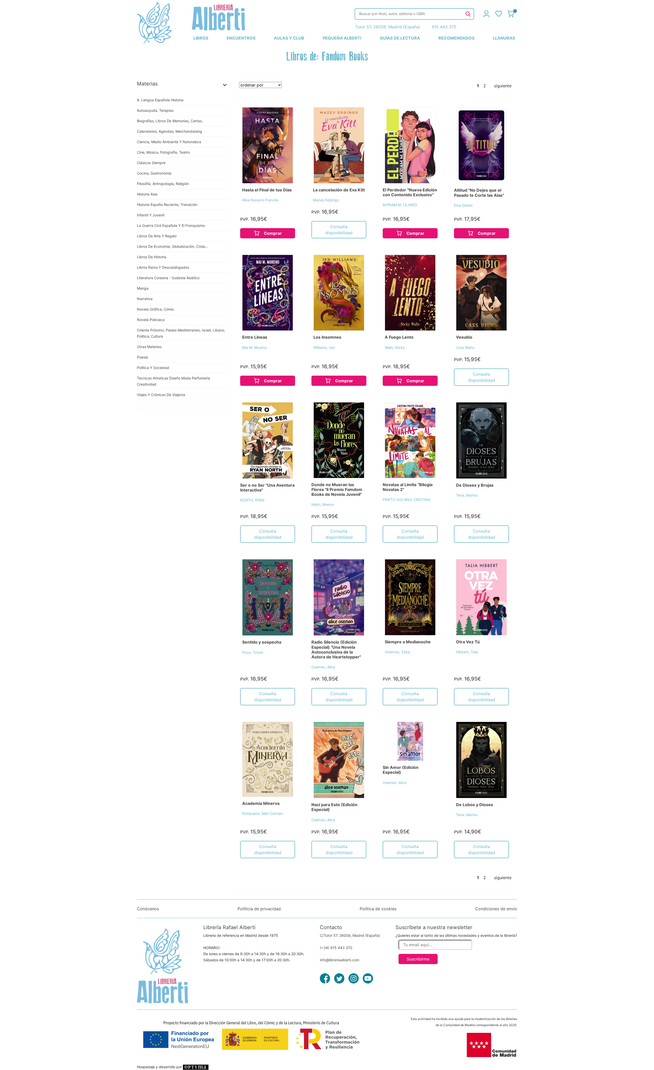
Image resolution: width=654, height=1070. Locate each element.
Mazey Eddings (326, 200)
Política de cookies (378, 908)
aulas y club (289, 38)
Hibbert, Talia (467, 652)
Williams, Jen (324, 347)
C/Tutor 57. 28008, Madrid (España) (350, 935)
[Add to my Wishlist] (283, 116)
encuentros (241, 38)
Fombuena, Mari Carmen (262, 813)
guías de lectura (400, 38)
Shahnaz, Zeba (397, 652)
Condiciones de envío (496, 908)
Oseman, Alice (323, 667)
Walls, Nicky (395, 347)
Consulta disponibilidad (339, 229)
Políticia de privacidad (259, 908)
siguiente (502, 85)
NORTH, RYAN (252, 500)
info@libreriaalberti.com (339, 960)
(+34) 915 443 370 (336, 947)
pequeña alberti (342, 38)
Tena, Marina (466, 495)
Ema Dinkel (463, 205)
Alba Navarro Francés (260, 200)
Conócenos (148, 908)
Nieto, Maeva (322, 504)
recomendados (456, 38)
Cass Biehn (465, 347)
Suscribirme (418, 959)
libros (200, 38)
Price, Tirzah (252, 652)
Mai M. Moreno (254, 347)
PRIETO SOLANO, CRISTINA (406, 499)
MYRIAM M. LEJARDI (400, 205)
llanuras (504, 38)
